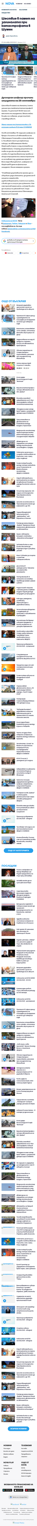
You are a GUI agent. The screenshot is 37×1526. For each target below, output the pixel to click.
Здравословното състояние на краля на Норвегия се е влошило (25, 921)
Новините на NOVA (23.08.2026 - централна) (26, 1000)
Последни (7, 1448)
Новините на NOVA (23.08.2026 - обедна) (24, 1339)
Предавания (8, 1468)
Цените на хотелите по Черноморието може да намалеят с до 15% (26, 504)
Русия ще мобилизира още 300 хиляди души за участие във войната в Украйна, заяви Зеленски (26, 1231)
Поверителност (8, 1512)
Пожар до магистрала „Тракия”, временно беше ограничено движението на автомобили (26, 526)
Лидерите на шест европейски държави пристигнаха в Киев (24, 1298)
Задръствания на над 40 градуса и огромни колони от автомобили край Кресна (26, 342)
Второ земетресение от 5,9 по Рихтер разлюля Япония (26, 1091)
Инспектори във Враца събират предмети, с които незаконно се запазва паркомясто (25, 623)
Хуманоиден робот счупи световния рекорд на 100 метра (26, 990)
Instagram (7, 223)
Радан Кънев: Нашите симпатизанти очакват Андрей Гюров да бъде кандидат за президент (26, 591)
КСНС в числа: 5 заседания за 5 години (25, 759)
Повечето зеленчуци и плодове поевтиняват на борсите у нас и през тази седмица (26, 455)
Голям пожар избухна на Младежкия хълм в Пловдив (25, 677)
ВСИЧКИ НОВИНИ (18, 1429)
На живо (27, 3)
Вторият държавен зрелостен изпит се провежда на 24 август (25, 307)
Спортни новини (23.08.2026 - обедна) (24, 1329)
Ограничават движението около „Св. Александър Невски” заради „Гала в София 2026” (25, 690)
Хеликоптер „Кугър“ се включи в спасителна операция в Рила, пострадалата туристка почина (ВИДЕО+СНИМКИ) (25, 748)
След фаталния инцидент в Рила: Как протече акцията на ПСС (26, 656)
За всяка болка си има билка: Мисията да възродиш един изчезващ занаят (26, 547)
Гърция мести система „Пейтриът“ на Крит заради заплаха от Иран (26, 1102)
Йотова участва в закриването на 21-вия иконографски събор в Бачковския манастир (25, 401)
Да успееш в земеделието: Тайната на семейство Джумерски (25, 569)
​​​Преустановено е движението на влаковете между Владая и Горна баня (24, 422)
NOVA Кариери (26, 1473)
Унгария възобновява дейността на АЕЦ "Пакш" (24, 1277)
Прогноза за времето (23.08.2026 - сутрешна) (25, 645)
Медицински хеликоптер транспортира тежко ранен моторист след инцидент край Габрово (26, 433)
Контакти (22, 1510)
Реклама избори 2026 (12, 1508)
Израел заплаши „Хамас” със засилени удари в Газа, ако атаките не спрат (26, 943)
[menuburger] (3, 3)
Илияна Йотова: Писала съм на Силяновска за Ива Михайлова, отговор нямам (26, 840)
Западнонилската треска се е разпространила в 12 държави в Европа (24, 1071)
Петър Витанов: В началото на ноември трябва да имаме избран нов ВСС (26, 580)
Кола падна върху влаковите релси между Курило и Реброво (26, 724)
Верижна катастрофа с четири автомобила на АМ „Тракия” (25, 390)
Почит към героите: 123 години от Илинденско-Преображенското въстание (25, 494)
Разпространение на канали (27, 1508)
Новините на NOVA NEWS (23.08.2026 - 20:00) (26, 979)
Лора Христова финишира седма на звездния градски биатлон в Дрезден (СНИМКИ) (24, 895)
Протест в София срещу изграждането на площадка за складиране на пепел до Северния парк (26, 320)
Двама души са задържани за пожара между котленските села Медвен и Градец (25, 444)
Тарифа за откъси (6, 1510)
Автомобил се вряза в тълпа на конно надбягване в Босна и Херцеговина (25, 1209)
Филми (6, 1474)
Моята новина (9, 1454)
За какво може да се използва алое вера (24, 881)
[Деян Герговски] (3, 36)
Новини (19, 3)
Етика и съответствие (12, 1514)
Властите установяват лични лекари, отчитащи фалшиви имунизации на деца (26, 331)
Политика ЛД (16, 1512)
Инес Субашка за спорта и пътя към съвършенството (26, 557)
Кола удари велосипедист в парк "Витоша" (24, 379)
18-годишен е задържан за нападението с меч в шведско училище (25, 1165)
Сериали (7, 1471)
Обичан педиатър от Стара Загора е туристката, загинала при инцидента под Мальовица (25, 354)
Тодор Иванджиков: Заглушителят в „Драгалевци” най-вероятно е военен (24, 515)
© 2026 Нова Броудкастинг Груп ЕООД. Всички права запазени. (18, 1519)
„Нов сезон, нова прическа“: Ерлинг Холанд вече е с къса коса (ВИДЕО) (26, 1047)
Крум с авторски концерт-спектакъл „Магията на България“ (25, 536)
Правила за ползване (27, 1512)
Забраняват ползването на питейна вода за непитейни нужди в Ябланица (26, 772)
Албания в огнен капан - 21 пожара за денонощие (26, 1111)
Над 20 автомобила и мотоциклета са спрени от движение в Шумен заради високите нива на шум (26, 482)
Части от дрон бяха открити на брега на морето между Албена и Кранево (26, 736)
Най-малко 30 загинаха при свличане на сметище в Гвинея (25, 931)
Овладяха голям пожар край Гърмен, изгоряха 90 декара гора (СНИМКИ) (26, 411)
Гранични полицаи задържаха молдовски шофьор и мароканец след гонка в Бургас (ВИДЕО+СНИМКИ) (25, 784)
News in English (26, 1476)
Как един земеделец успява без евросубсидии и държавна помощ (24, 601)
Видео (6, 1457)
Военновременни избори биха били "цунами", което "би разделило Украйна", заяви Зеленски (26, 1288)
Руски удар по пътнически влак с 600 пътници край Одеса (25, 1081)
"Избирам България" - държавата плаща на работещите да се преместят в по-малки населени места (25, 713)
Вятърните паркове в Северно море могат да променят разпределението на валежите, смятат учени (26, 909)
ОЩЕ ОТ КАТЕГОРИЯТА (18, 850)
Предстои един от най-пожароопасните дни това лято (25, 667)
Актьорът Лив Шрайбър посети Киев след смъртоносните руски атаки (25, 1310)
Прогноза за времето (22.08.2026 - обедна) (25, 817)
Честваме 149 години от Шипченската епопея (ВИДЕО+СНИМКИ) (26, 829)
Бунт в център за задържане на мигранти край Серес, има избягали (26, 1266)
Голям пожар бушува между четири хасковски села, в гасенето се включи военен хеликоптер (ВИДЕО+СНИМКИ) (26, 468)
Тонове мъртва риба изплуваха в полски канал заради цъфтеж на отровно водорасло (26, 1220)
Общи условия (30, 1510)
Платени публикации (24, 1514)
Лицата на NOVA (27, 1451)
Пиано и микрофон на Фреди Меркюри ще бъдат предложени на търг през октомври (25, 873)
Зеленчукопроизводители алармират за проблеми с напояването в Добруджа (26, 612)
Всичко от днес (9, 1451)
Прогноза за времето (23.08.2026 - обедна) (25, 1319)
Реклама (4, 1508)
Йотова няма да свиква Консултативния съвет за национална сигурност (25, 808)
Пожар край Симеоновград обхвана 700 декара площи (25, 701)
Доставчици (15, 1510)
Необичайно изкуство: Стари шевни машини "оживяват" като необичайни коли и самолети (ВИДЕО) (25, 635)
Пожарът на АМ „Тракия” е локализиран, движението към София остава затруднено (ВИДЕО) (26, 797)
